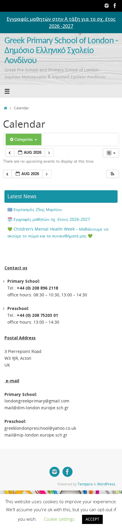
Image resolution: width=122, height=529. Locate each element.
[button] (112, 174)
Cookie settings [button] (59, 519)
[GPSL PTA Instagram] (106, 5)
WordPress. (106, 484)
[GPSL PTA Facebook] (115, 5)
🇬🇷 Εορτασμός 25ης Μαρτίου (34, 209)
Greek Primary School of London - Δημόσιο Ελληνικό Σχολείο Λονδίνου (61, 50)
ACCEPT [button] (92, 519)
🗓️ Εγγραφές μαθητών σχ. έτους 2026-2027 (48, 219)
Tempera (85, 484)
